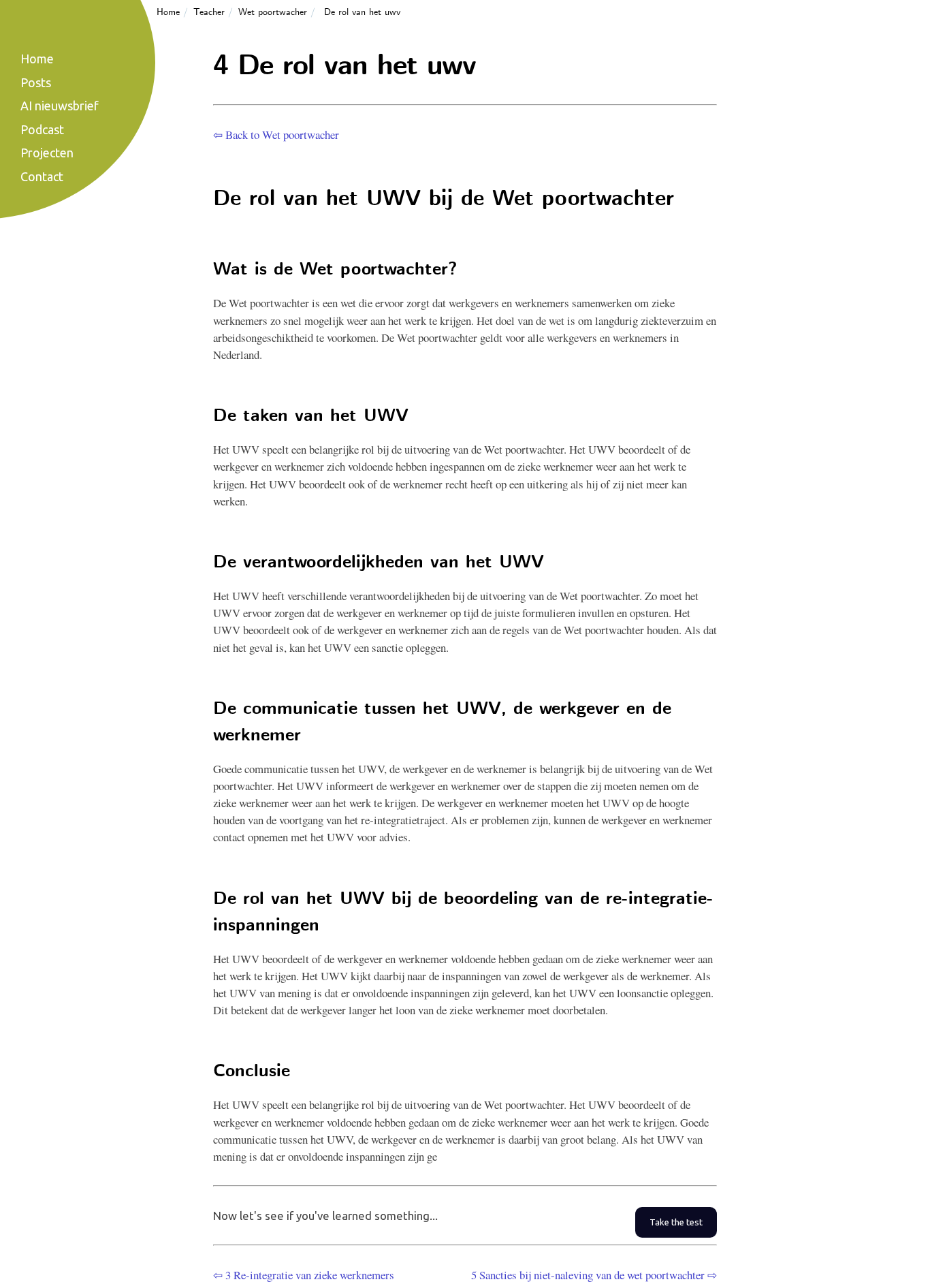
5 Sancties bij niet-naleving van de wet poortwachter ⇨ (594, 1275)
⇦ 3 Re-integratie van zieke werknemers (303, 1275)
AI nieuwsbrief (59, 105)
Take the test (676, 1222)
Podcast (42, 129)
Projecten (47, 152)
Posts (35, 82)
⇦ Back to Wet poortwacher (276, 134)
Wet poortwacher (272, 12)
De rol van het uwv (362, 12)
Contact (41, 176)
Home (168, 12)
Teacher (209, 12)
